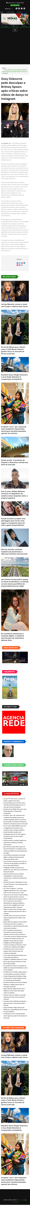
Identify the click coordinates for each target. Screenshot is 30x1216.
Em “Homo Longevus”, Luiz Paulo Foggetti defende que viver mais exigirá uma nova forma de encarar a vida (15, 890)
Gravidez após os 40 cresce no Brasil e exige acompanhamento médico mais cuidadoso (15, 918)
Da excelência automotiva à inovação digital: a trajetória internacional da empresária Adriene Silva (12, 637)
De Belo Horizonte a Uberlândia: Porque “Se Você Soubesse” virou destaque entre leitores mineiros (16, 884)
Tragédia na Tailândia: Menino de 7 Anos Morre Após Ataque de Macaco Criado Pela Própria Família (15, 961)
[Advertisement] (15, 47)
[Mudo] (23, 784)
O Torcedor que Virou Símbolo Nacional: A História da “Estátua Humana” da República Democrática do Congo (15, 938)
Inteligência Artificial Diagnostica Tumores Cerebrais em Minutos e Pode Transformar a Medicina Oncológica (15, 945)
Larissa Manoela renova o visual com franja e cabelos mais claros (14, 305)
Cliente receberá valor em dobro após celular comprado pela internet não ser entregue (15, 911)
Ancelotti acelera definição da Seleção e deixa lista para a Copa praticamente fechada (15, 1003)
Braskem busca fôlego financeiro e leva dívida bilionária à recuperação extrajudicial (14, 377)
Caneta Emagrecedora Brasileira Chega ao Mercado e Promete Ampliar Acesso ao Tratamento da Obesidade (15, 978)
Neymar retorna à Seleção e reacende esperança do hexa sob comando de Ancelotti (15, 997)
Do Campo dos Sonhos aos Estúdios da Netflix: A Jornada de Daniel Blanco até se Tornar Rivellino (16, 968)
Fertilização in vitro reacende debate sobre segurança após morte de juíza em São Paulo (15, 1016)
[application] (15, 778)
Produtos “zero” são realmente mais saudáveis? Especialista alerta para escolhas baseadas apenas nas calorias (13, 430)
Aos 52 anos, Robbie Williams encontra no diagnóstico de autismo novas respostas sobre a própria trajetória (14, 495)
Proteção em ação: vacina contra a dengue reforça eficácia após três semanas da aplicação (14, 951)
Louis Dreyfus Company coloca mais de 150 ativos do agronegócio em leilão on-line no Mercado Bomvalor (15, 863)
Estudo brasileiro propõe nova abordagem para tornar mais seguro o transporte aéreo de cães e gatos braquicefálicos (13, 522)
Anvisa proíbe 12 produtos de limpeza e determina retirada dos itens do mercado (14, 462)
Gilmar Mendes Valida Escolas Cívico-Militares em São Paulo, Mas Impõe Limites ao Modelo (14, 991)
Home (4, 68)
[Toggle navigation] (15, 30)
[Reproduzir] (4, 784)
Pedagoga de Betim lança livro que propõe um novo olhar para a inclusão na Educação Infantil (16, 870)
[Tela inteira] (26, 784)
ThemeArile (15, 1202)
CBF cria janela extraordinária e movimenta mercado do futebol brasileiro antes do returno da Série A (14, 932)
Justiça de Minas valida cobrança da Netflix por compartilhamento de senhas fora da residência (15, 1010)
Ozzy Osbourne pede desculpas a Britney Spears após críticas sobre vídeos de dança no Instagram (14, 71)
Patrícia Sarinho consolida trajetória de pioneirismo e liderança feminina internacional (14, 551)
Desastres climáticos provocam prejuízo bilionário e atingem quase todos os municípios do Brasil (15, 984)
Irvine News (21, 1200)
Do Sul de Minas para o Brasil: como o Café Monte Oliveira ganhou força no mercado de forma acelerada (13, 350)
